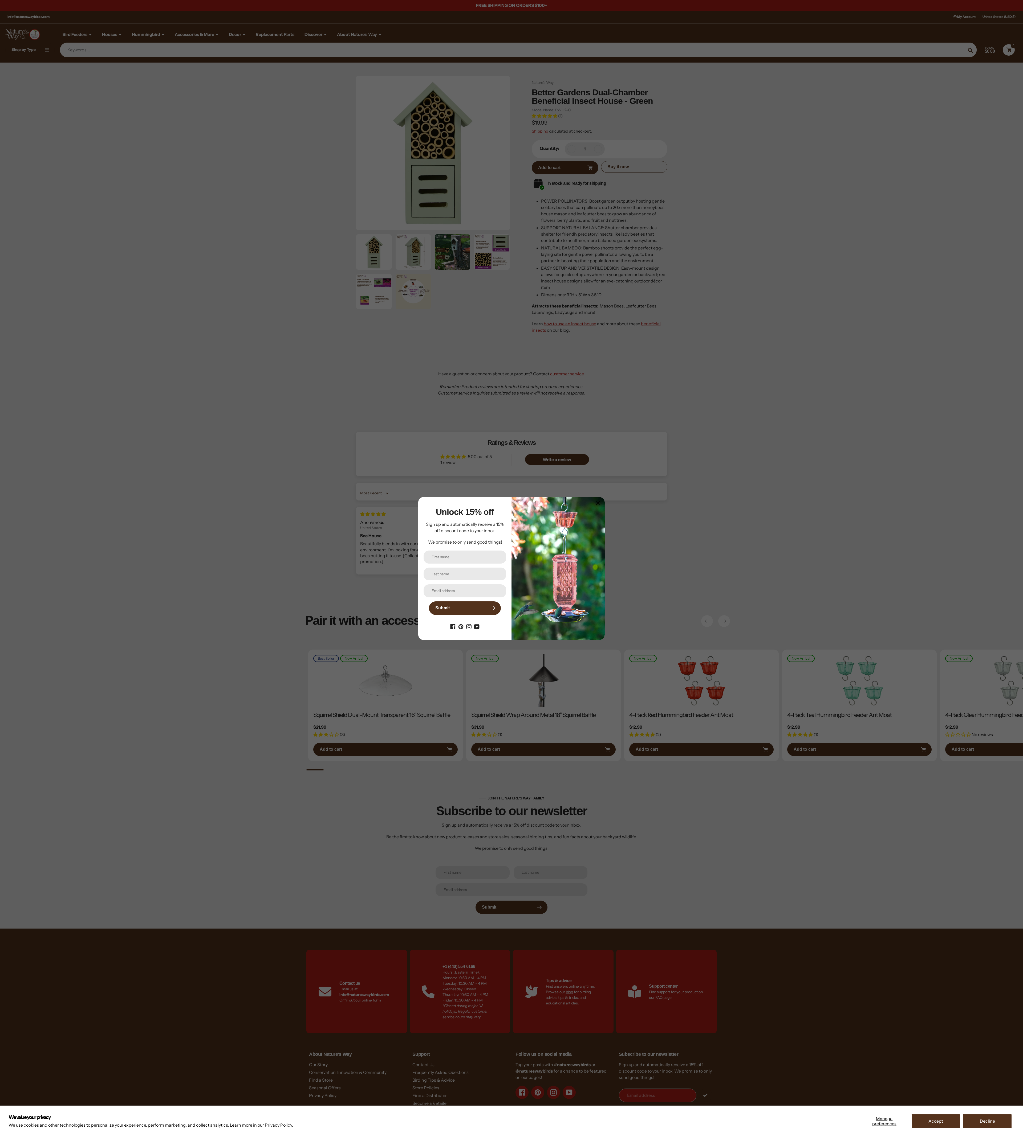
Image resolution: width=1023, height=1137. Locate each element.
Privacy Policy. (279, 1125)
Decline (987, 1121)
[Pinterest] (461, 626)
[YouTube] (477, 626)
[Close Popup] (598, 503)
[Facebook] (453, 626)
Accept (935, 1121)
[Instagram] (469, 626)
